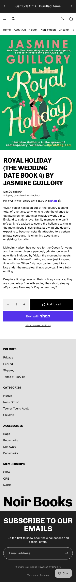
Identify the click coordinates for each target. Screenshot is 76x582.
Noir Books (31, 567)
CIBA (6, 472)
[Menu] (4, 18)
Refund (8, 364)
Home (7, 29)
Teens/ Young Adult (16, 408)
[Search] (13, 18)
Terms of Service (14, 377)
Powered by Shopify (49, 567)
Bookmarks (10, 440)
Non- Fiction (11, 402)
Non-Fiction (48, 29)
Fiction (33, 29)
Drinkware (9, 447)
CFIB (6, 478)
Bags (6, 434)
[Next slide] (71, 6)
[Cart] (71, 18)
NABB (7, 485)
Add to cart (54, 304)
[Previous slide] (4, 6)
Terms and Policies (38, 575)
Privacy (8, 357)
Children (64, 29)
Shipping (8, 370)
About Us (20, 29)
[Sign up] (66, 553)
